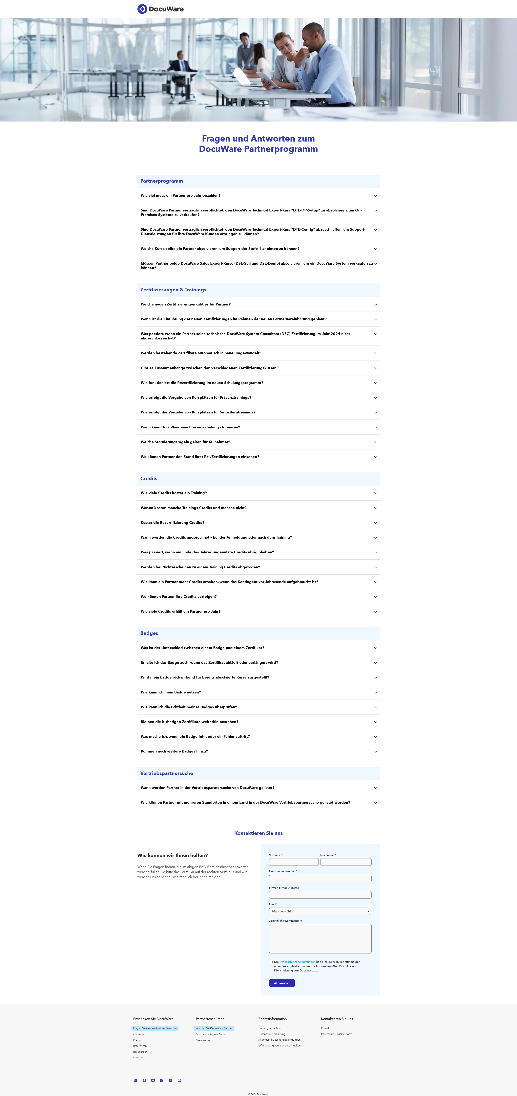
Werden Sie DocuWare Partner (214, 1028)
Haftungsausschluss (270, 1028)
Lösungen (139, 1034)
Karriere (138, 1057)
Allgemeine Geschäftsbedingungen (279, 1039)
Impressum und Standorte (336, 1034)
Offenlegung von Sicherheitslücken (279, 1045)
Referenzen (140, 1045)
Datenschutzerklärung (271, 1034)
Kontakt (325, 1028)
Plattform (138, 1040)
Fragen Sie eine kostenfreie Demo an (155, 1028)
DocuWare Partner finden (211, 1034)
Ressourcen (140, 1051)
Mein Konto (203, 1040)
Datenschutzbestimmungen (297, 962)
